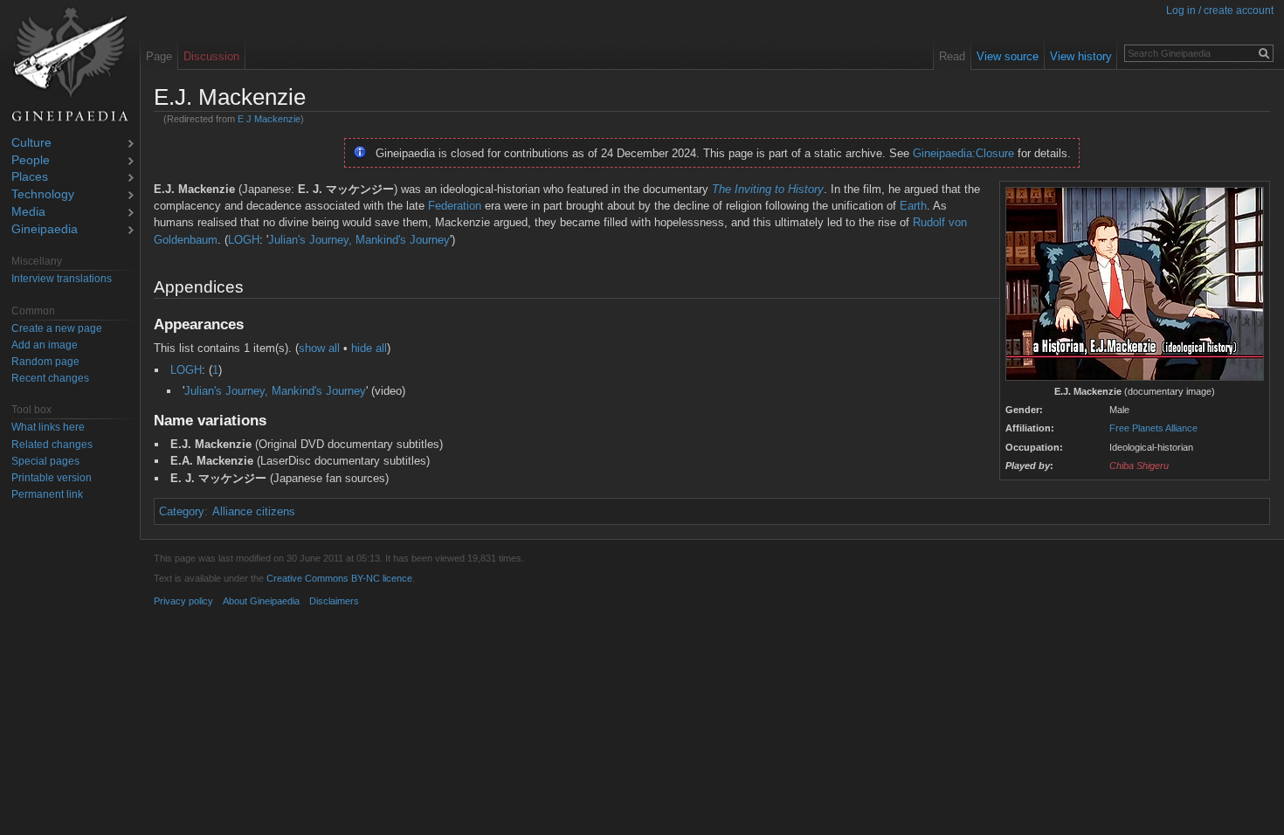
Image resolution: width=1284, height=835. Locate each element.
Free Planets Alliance (1153, 428)
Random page (45, 361)
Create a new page (56, 328)
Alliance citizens (253, 511)
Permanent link (47, 494)
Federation (454, 205)
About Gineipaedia (261, 601)
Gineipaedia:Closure (963, 153)
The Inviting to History (768, 189)
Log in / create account (1220, 10)
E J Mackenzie (269, 119)
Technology (42, 195)
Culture (31, 143)
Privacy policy (183, 601)
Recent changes (50, 378)
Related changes (52, 444)
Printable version (51, 478)
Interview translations (61, 279)
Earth (913, 205)
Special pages (45, 461)
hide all (369, 348)
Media (28, 212)
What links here (48, 427)
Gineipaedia (44, 230)
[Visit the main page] (70, 64)
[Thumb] (1134, 284)
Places (29, 177)
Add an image (44, 345)
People (30, 161)
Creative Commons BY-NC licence (339, 578)
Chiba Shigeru (1139, 465)
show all (319, 348)
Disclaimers (334, 601)
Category (181, 511)
